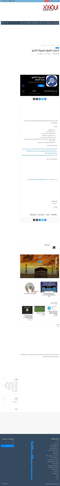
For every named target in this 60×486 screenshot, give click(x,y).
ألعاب (57, 478)
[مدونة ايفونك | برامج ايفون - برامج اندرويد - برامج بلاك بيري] (50, 8)
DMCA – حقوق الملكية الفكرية (37, 22)
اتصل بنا (44, 22)
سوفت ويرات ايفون (55, 22)
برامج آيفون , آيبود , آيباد (54, 457)
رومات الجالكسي (55, 451)
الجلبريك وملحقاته (55, 463)
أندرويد (11, 382)
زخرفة (21, 22)
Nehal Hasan (55, 53)
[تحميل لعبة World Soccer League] (39, 309)
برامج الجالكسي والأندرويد (53, 448)
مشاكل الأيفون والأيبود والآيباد (53, 465)
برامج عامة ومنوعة (55, 444)
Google (16, 409)
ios (16, 382)
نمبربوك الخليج (33, 214)
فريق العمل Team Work (27, 22)
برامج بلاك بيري (55, 471)
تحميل (47, 214)
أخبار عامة (53, 45)
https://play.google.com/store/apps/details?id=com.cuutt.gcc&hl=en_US (42, 179)
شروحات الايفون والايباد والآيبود (53, 461)
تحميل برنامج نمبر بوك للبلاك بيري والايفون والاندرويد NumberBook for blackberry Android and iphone (28, 317)
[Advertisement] (20, 11)
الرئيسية (56, 45)
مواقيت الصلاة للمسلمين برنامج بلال (39, 266)
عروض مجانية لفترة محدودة (53, 459)
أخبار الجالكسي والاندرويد (54, 446)
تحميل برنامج (40, 214)
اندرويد (7, 382)
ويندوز (57, 475)
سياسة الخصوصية (49, 22)
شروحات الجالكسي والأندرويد (53, 449)
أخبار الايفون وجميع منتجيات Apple (52, 455)
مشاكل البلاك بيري (55, 473)
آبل (13, 382)
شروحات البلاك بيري (54, 469)
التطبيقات (56, 477)
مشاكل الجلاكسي (55, 453)
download (53, 214)
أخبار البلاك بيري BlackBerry (53, 467)
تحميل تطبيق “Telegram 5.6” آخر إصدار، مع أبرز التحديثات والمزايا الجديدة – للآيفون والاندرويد (52, 313)
